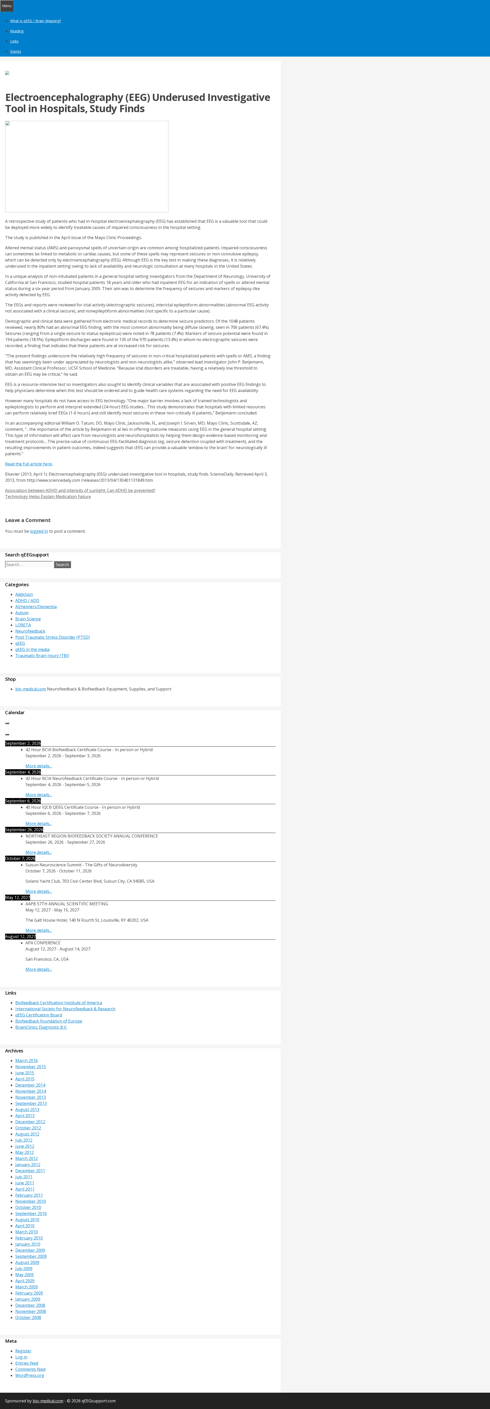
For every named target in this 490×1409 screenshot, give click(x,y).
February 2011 (29, 1195)
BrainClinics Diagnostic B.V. (41, 1027)
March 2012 (26, 1158)
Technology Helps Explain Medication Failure (48, 496)
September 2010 (31, 1213)
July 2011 (23, 1177)
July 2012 (23, 1140)
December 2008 (30, 1305)
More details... (39, 766)
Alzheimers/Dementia (36, 606)
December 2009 (30, 1250)
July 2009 (23, 1268)
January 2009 (27, 1299)
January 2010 (27, 1244)
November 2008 (30, 1311)
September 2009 (31, 1256)
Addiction (24, 594)
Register (23, 1351)
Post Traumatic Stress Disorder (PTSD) (52, 637)
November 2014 (30, 1091)
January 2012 (27, 1164)
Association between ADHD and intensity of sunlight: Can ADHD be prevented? (80, 490)
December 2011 (30, 1170)
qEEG (20, 643)
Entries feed (26, 1363)
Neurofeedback (30, 631)
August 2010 (27, 1219)
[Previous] (7, 723)
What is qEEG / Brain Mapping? (35, 20)
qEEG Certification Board (38, 1015)
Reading (16, 31)
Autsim (22, 613)
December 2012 (30, 1122)
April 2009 (24, 1281)
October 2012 (28, 1128)
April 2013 (24, 1115)
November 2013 (30, 1097)
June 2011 (24, 1183)
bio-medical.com (30, 689)
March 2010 (26, 1232)
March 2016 (26, 1060)
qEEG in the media (32, 649)
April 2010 (24, 1226)
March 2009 (26, 1287)
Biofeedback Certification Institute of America (58, 1003)
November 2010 (30, 1201)
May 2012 (24, 1152)
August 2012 (27, 1134)
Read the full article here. (29, 464)
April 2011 (24, 1189)
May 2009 (24, 1274)
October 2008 (28, 1317)
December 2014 (30, 1085)
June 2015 (24, 1073)
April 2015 (24, 1079)
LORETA (23, 625)
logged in (39, 531)
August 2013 (27, 1109)
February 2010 (29, 1238)
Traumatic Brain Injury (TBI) (42, 655)
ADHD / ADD (27, 600)
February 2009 (29, 1293)
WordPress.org (29, 1375)
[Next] (7, 734)
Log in (21, 1357)
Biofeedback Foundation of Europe (48, 1021)
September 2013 (31, 1103)
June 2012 (24, 1146)
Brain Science (28, 619)
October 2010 (28, 1207)
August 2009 (27, 1262)
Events (15, 51)
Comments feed (30, 1369)
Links (14, 41)
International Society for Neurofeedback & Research (65, 1009)
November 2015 (30, 1066)
